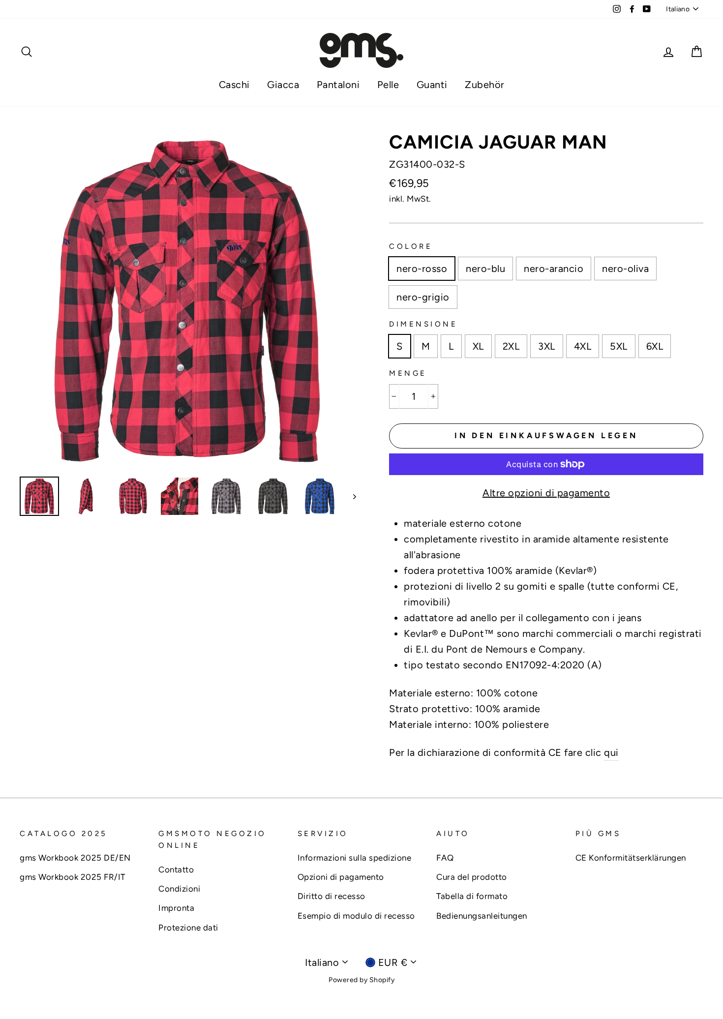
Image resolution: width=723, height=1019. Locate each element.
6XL (654, 346)
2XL (511, 346)
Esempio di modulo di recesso (356, 916)
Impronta (176, 908)
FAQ (445, 858)
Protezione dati (188, 927)
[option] (188, 301)
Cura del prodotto (471, 877)
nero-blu (485, 268)
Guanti (432, 84)
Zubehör (485, 84)
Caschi (234, 84)
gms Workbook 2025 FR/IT (72, 877)
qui (611, 752)
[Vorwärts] (350, 496)
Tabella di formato (472, 896)
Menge (408, 373)
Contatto (176, 869)
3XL (546, 346)
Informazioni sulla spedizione (355, 858)
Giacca (283, 84)
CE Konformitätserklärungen (630, 858)
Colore (410, 246)
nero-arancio (553, 268)
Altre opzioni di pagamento (546, 493)
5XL (619, 346)
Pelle (388, 84)
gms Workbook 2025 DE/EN (75, 858)
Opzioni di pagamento (341, 877)
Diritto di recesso (331, 896)
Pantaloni (338, 84)
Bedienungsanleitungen (481, 916)
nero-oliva (625, 268)
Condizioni (179, 889)
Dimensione (423, 324)
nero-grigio (423, 297)
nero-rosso (421, 268)
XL (478, 346)
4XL (583, 346)
